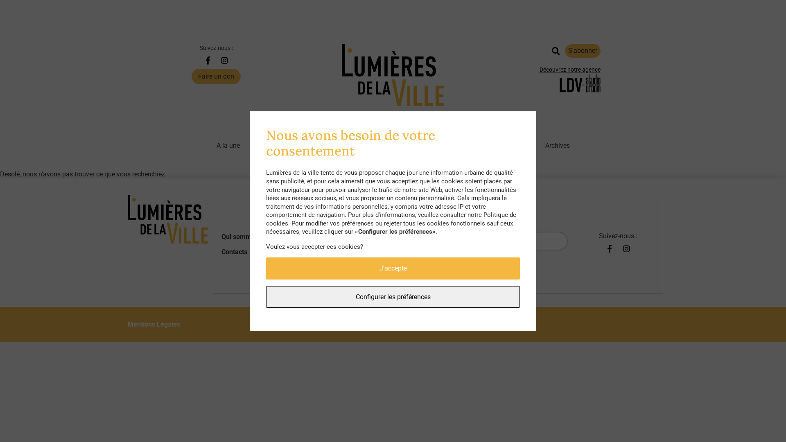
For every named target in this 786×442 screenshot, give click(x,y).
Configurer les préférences (393, 297)
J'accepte (393, 268)
